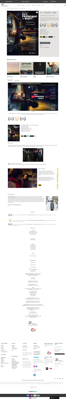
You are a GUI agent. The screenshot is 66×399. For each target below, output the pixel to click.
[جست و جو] (65, 5)
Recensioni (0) (17, 80)
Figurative (2, 358)
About (43, 5)
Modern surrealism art (15, 362)
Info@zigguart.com (47, 383)
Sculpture (28, 5)
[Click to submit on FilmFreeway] (60, 350)
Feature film (15, 8)
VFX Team (25, 350)
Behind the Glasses (50, 76)
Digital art (23, 5)
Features (38, 5)
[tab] (10, 81)
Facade (34, 76)
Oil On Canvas (14, 365)
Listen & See (10, 80)
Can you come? (10, 76)
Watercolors (14, 368)
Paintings (18, 5)
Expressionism (14, 361)
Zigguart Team (25, 358)
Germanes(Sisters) (23, 76)
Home (8, 8)
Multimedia (33, 5)
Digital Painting (14, 364)
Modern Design (3, 357)
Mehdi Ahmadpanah (35, 125)
